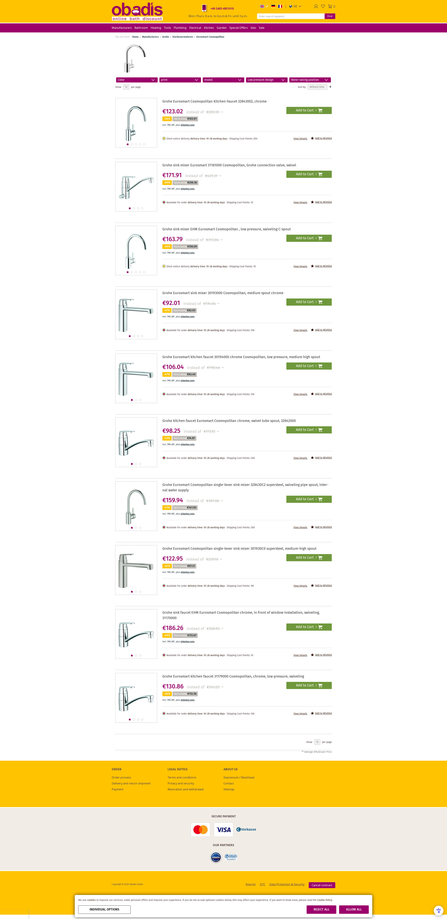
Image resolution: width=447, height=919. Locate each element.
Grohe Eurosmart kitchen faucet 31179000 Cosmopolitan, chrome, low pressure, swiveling (233, 676)
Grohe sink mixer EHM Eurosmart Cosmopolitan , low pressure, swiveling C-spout (226, 229)
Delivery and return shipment (131, 783)
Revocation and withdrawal (186, 789)
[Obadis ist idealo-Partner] (216, 857)
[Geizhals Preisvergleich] (231, 857)
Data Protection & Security (287, 884)
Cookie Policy (324, 900)
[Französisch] (280, 6)
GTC (262, 884)
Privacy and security (181, 783)
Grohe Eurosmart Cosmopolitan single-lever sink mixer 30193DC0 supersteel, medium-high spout (239, 548)
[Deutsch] (273, 6)
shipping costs (188, 125)
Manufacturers (150, 37)
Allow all (354, 909)
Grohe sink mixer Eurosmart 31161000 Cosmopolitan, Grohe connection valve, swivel (229, 165)
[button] (295, 6)
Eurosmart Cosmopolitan (210, 37)
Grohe (166, 37)
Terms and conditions (182, 777)
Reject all (321, 909)
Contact (229, 783)
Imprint (251, 884)
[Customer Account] (316, 6)
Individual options (104, 909)
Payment (117, 789)
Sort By (302, 87)
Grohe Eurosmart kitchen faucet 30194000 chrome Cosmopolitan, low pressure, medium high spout (241, 357)
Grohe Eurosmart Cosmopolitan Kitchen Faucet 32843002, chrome (214, 101)
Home (135, 37)
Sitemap (229, 789)
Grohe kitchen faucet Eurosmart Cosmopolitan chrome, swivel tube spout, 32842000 (229, 421)
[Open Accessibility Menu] (439, 911)
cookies (91, 900)
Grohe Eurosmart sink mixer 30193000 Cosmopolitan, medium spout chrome (222, 293)
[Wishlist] (323, 6)
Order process (121, 777)
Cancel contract (322, 885)
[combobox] (291, 16)
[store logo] (137, 11)
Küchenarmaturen (183, 37)
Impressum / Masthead (239, 777)
